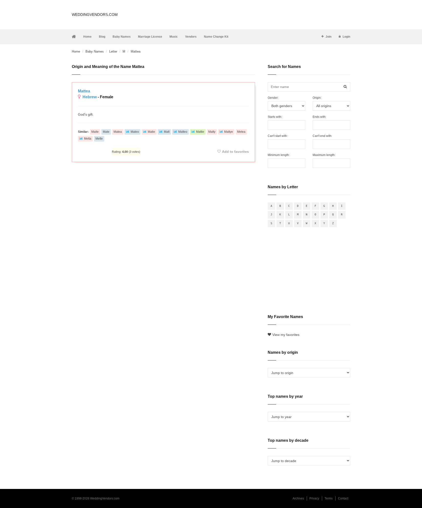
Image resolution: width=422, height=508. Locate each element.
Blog (102, 36)
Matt (166, 131)
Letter (113, 51)
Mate (106, 131)
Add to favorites (235, 152)
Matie (151, 131)
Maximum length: (324, 155)
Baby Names (122, 36)
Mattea (84, 91)
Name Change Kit (216, 36)
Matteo (182, 131)
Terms (329, 498)
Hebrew (90, 97)
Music (173, 36)
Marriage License (150, 36)
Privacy (314, 498)
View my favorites (285, 335)
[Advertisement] (163, 179)
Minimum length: (279, 155)
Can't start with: (278, 136)
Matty (211, 131)
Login (346, 36)
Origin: (317, 97)
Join (328, 36)
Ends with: (319, 117)
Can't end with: (322, 136)
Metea (241, 131)
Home (87, 36)
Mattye (228, 131)
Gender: (273, 97)
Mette (99, 138)
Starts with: (275, 117)
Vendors (191, 36)
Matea (118, 131)
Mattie (200, 131)
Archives (298, 498)
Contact (343, 498)
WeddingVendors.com (95, 14)
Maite (95, 131)
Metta (87, 138)
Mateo (135, 131)
